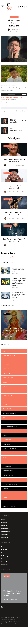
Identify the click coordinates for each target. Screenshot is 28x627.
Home (3, 520)
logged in (11, 257)
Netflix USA (7, 422)
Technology (7, 466)
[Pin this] (22, 111)
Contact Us (4, 534)
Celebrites (6, 368)
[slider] (24, 94)
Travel (5, 479)
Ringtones (7, 313)
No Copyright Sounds (10, 426)
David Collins (15, 29)
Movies (5, 417)
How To (5, 399)
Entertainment (8, 377)
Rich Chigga (14, 107)
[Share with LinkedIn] (20, 111)
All (4, 351)
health (5, 391)
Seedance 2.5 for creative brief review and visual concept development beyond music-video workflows (19, 282)
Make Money (7, 408)
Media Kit (4, 523)
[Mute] (20, 95)
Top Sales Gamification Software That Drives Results (18, 269)
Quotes (5, 435)
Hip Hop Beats (14, 16)
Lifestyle (6, 404)
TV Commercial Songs (10, 484)
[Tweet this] (18, 111)
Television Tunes (8, 470)
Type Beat (6, 488)
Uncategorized (8, 493)
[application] (14, 94)
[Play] (3, 95)
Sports (5, 457)
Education (6, 373)
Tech (4, 462)
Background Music (9, 355)
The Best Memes (8, 475)
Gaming (5, 386)
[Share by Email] (24, 111)
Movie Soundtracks (9, 413)
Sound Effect (7, 453)
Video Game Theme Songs (11, 501)
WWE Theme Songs (9, 506)
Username (6, 497)
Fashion (5, 382)
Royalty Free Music (9, 448)
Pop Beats (6, 431)
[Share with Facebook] (17, 111)
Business (6, 364)
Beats (5, 360)
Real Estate (7, 439)
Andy (7, 599)
